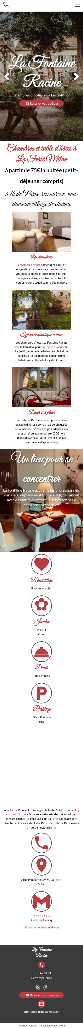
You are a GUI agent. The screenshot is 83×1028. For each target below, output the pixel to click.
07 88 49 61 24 (41, 915)
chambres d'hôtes (31, 264)
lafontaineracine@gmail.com (41, 927)
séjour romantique (56, 347)
